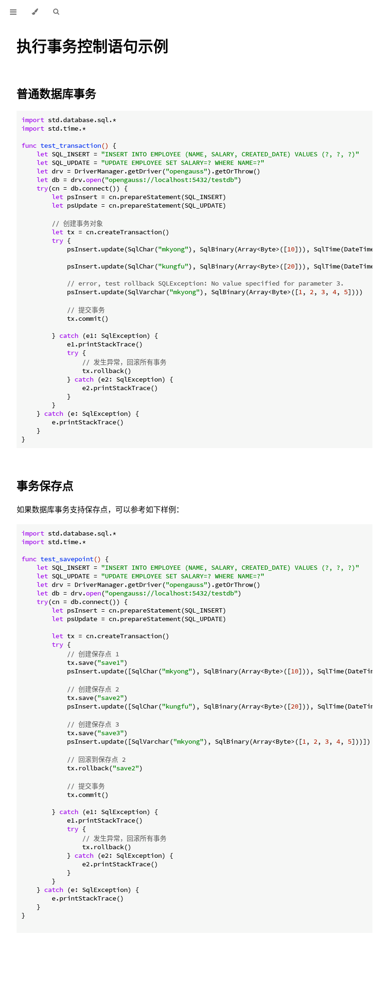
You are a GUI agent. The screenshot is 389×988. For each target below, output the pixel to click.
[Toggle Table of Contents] (13, 12)
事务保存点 (45, 485)
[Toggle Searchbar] (56, 12)
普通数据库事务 (56, 93)
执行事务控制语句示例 (92, 46)
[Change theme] (35, 12)
